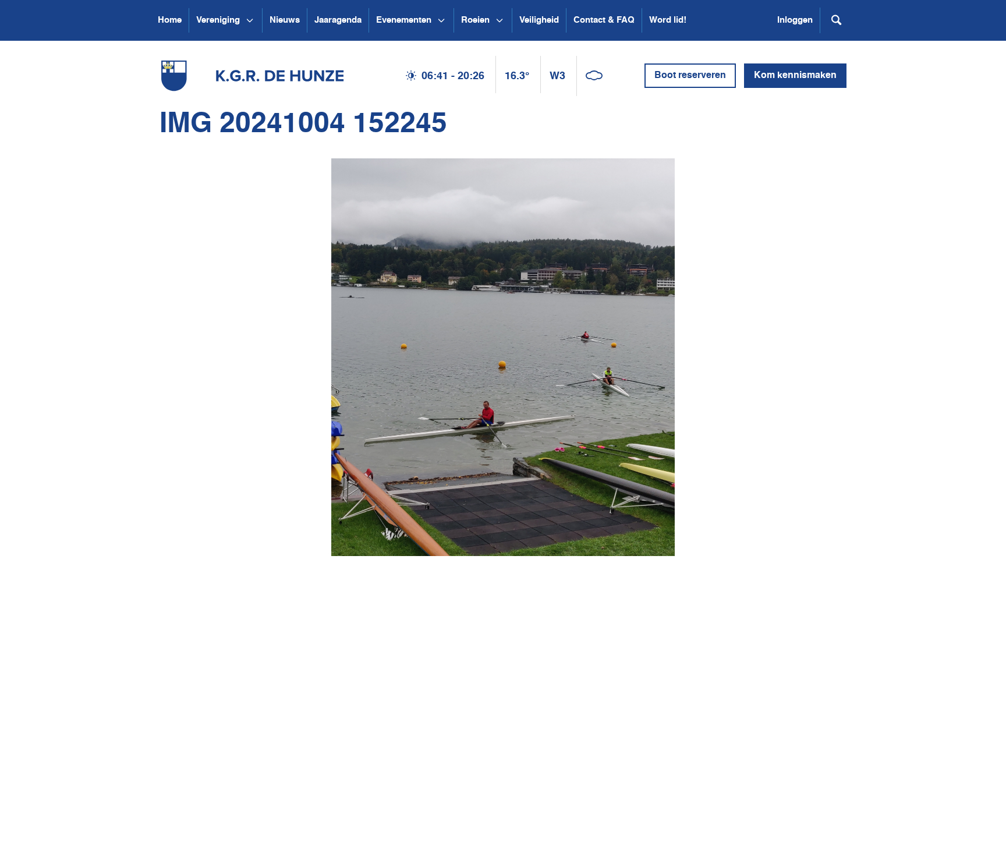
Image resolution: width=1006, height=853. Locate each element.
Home (170, 20)
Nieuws (285, 20)
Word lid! (667, 20)
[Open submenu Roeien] (499, 20)
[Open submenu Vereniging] (250, 20)
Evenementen (403, 20)
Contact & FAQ (604, 20)
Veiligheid (539, 20)
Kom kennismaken (795, 75)
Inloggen (795, 20)
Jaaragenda (338, 20)
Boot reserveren (690, 75)
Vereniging (218, 20)
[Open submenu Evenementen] (441, 20)
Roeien (475, 20)
